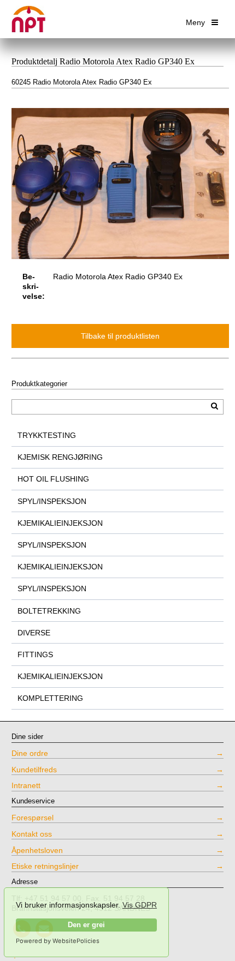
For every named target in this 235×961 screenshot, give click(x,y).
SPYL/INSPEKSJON (51, 501)
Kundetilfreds (34, 769)
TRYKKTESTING (46, 435)
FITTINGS (35, 654)
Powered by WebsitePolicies (57, 941)
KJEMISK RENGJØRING (60, 457)
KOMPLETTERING (50, 698)
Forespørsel (32, 817)
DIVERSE (33, 632)
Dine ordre (29, 753)
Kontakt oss (31, 834)
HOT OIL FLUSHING (53, 479)
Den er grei (86, 925)
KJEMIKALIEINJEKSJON (60, 523)
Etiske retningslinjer (45, 866)
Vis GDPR (139, 904)
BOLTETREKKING (49, 610)
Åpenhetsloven (37, 850)
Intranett (25, 785)
